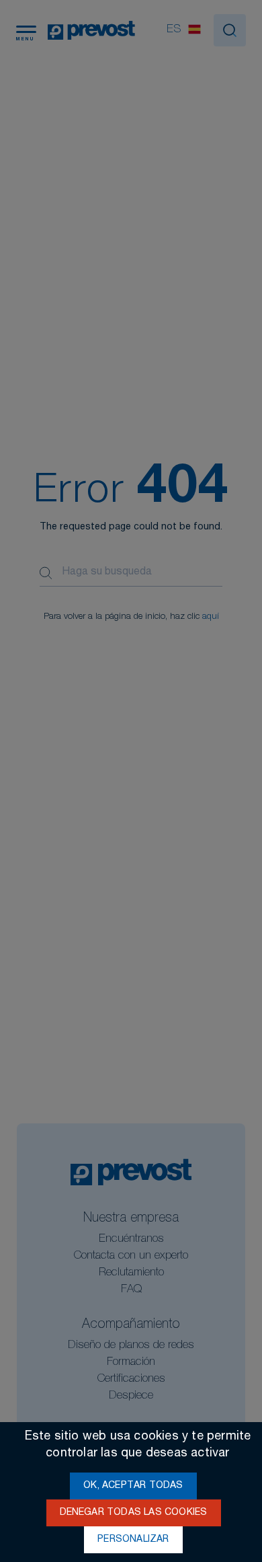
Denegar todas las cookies (134, 1513)
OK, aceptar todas (133, 1486)
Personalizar (133, 1540)
